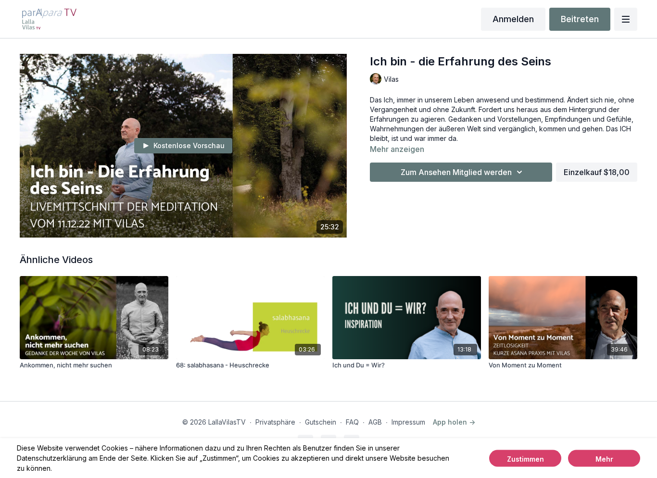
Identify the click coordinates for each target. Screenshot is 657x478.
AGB (375, 422)
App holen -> (454, 422)
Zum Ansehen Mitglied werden (456, 172)
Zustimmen (525, 458)
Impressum (408, 422)
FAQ (352, 422)
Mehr (604, 458)
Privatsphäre (275, 422)
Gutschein (320, 422)
